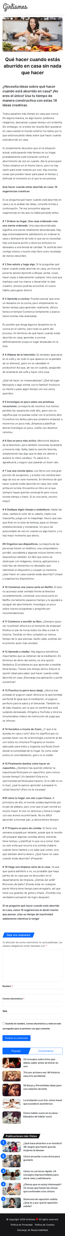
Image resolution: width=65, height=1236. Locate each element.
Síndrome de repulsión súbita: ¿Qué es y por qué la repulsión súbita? (40, 1203)
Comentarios (46, 1050)
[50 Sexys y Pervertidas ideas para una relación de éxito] (11, 1090)
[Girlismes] (15, 7)
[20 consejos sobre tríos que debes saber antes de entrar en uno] (11, 1063)
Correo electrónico (13, 998)
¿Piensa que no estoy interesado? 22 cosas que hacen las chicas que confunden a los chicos (42, 1188)
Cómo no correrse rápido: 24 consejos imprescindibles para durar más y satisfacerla (40, 1175)
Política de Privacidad (21, 1224)
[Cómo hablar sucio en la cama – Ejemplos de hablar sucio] (11, 1117)
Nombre (7, 986)
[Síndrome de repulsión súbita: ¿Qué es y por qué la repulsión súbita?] (11, 1203)
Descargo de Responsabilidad (32, 1230)
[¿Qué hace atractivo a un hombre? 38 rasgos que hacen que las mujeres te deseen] (11, 1147)
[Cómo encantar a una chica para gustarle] (11, 1161)
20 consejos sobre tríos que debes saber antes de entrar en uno (40, 1063)
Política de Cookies (44, 1224)
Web (4, 1011)
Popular (16, 1050)
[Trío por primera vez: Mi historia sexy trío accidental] (11, 1076)
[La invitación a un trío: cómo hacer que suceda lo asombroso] (11, 1104)
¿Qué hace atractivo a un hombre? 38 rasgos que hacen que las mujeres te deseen (42, 1147)
